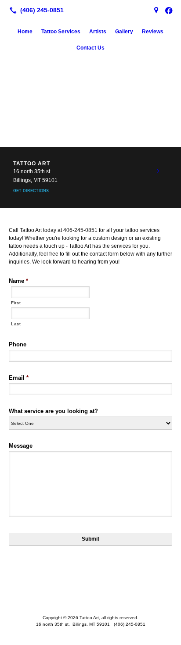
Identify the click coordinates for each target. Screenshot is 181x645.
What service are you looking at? (53, 411)
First (16, 302)
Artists (97, 32)
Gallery (124, 32)
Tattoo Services (60, 32)
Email (19, 378)
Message (21, 446)
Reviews (152, 32)
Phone (17, 344)
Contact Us (90, 48)
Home (25, 32)
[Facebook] (169, 10)
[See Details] (158, 171)
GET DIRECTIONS (31, 191)
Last (16, 323)
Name (18, 281)
